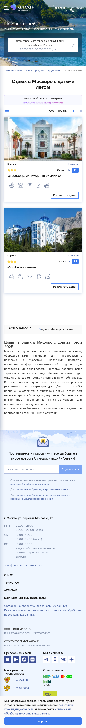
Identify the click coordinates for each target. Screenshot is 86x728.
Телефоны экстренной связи (23, 565)
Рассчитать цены (64, 195)
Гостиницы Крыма (11, 70)
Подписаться (70, 469)
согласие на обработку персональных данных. (43, 489)
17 (69, 170)
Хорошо (43, 721)
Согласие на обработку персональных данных (35, 606)
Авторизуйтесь (34, 98)
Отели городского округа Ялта (42, 70)
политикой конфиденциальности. (29, 484)
